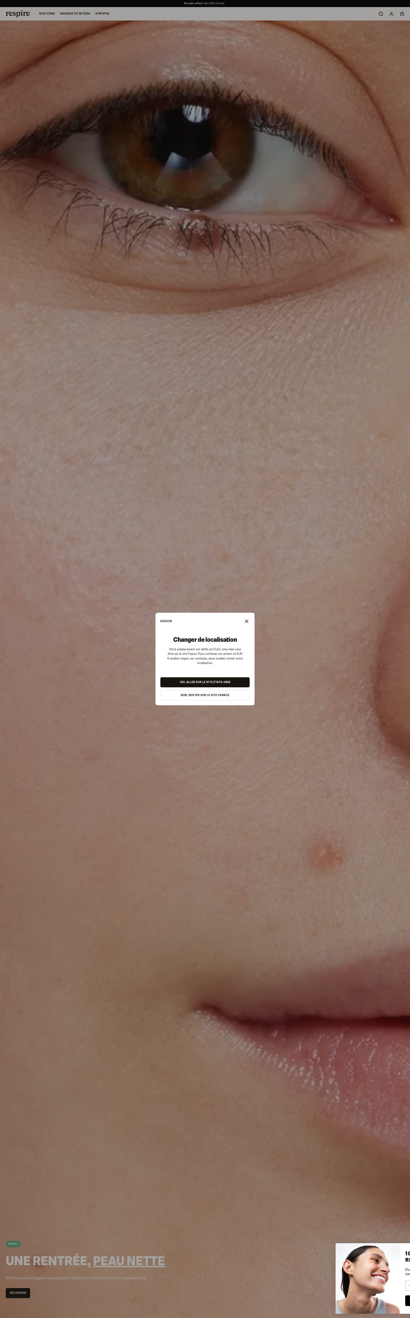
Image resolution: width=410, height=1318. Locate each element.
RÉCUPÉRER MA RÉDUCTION (374, 1300)
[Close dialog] (400, 1248)
